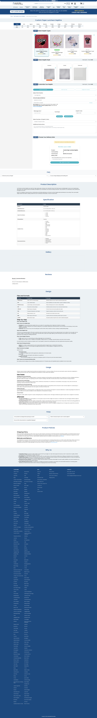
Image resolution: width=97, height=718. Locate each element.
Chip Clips (15, 664)
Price (17, 24)
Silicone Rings (26, 605)
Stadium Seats (27, 615)
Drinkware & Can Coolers (34, 7)
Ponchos (25, 634)
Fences (15, 689)
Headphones (26, 683)
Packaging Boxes (27, 563)
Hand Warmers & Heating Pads (18, 682)
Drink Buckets (26, 652)
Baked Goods (26, 571)
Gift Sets (25, 701)
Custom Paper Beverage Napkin (57, 53)
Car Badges (26, 619)
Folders (25, 587)
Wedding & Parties (58, 7)
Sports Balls (26, 677)
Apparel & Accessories (41, 7)
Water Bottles (16, 517)
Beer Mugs (26, 513)
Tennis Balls (16, 646)
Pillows (15, 675)
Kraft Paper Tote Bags (18, 481)
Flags (25, 483)
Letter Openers (16, 638)
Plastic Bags (16, 565)
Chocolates (26, 569)
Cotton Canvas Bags (17, 479)
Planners (25, 626)
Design (52, 24)
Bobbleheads (16, 595)
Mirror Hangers (27, 601)
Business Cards (16, 544)
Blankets (15, 555)
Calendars (16, 599)
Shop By (21, 7)
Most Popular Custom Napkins (19, 16)
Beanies (25, 491)
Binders (25, 548)
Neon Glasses (26, 656)
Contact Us (39, 485)
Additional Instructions (39, 124)
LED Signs (26, 505)
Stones (25, 675)
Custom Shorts (16, 533)
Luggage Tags (16, 551)
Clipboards (26, 585)
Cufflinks (25, 630)
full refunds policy (54, 442)
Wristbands (16, 585)
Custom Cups (27, 503)
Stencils (15, 687)
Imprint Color (79, 111)
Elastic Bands (26, 693)
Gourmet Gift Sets (17, 571)
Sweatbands (16, 603)
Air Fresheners (27, 540)
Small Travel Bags (27, 613)
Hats (25, 475)
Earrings (15, 621)
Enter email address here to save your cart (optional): (62, 157)
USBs (25, 542)
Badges (15, 561)
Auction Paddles (27, 646)
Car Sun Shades (27, 640)
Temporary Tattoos (17, 536)
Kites (14, 634)
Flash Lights (16, 665)
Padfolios (26, 536)
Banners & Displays (17, 483)
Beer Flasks (16, 669)
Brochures (26, 632)
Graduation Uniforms (28, 650)
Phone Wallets (27, 497)
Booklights (26, 638)
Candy (25, 567)
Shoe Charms (16, 549)
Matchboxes (26, 597)
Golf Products (16, 671)
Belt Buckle (26, 559)
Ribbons (15, 499)
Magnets (26, 549)
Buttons (15, 511)
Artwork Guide (40, 491)
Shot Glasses (16, 489)
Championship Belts (17, 658)
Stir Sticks (26, 581)
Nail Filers (26, 685)
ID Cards (25, 519)
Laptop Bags (26, 609)
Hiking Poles (26, 665)
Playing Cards (16, 624)
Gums (25, 575)
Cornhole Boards (27, 599)
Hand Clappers (16, 697)
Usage (59, 24)
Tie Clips (15, 605)
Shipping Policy (52, 477)
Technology (16, 628)
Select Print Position (38, 93)
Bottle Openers (16, 495)
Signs (54, 7)
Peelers (15, 701)
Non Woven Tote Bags (28, 481)
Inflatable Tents (27, 617)
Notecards (16, 546)
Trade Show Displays (17, 507)
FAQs (66, 24)
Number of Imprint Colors (41, 119)
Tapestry (26, 624)
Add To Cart (65, 162)
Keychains (15, 491)
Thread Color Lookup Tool (42, 483)
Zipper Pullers (26, 695)
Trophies (25, 561)
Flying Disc (26, 495)
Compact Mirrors (27, 654)
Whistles (25, 648)
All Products (15, 7)
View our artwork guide (37, 106)
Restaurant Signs (17, 654)
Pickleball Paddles (27, 553)
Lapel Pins (15, 475)
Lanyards (26, 507)
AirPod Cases (16, 642)
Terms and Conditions (53, 475)
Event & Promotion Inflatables (27, 622)
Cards (25, 589)
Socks (15, 503)
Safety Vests (16, 644)
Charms (15, 636)
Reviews (45, 24)
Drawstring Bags (27, 479)
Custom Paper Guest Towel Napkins (87, 52)
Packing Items (26, 493)
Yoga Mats (16, 648)
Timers (15, 677)
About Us (39, 471)
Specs (31, 24)
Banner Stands (16, 485)
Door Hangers (16, 601)
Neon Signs (26, 485)
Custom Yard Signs (17, 527)
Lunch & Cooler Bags (17, 611)
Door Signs (26, 664)
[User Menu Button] (72, 3)
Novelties (82, 7)
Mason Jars (16, 607)
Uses (38, 489)
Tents (15, 615)
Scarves (25, 555)
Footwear (26, 687)
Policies (73, 24)
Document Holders (27, 699)
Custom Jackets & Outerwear (27, 534)
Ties (25, 557)
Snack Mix (26, 573)
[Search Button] (52, 3)
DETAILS (57, 0)
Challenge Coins (27, 499)
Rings (15, 667)
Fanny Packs (16, 593)
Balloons (15, 519)
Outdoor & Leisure (69, 7)
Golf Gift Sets (16, 693)
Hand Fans (16, 523)
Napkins (25, 489)
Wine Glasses (26, 515)
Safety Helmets (16, 640)
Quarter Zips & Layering (18, 531)
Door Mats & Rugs (17, 587)
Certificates (16, 563)
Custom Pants (27, 531)
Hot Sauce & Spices (17, 573)
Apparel (15, 525)
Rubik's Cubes (26, 669)
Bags (15, 477)
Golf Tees (15, 673)
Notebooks (26, 660)
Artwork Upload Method (39, 98)
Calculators (16, 548)
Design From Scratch (86, 89)
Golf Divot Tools (27, 673)
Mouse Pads (26, 471)
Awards (25, 565)
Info (24, 24)
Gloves (25, 538)
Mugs (25, 511)
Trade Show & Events (27, 7)
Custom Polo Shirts (27, 529)
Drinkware (26, 509)
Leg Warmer (16, 579)
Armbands (26, 644)
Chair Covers (16, 589)
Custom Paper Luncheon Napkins (41, 52)
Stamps (25, 628)
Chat (69, 4)
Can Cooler (16, 521)
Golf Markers (16, 679)
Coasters (15, 473)
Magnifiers (15, 652)
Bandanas (15, 626)
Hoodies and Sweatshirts (29, 527)
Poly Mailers (16, 493)
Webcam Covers (17, 497)
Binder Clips (26, 583)
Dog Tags (15, 630)
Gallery (38, 24)
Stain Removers (17, 691)
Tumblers (15, 513)
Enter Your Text (64, 89)
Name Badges (27, 689)
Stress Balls (26, 523)
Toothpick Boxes (17, 597)
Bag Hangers (16, 619)
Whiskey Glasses (17, 515)
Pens (14, 509)
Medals (15, 540)
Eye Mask (15, 583)
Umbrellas (15, 577)
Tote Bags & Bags (48, 7)
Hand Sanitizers (27, 579)
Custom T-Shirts (27, 525)
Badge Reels (16, 553)
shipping (62, 436)
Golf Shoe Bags (27, 679)
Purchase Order (40, 477)
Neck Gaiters (26, 577)
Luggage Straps (17, 617)
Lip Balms (15, 581)
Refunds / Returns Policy (53, 473)
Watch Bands (16, 662)
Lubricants (26, 691)
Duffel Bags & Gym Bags (28, 593)
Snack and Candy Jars (18, 569)
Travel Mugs (26, 517)
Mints (15, 567)
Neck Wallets (26, 681)
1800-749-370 (67, 3)
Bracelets (15, 699)
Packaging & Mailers (76, 7)
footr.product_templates (42, 479)
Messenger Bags (17, 613)
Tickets (15, 591)
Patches (25, 473)
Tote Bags (26, 477)
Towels (15, 501)
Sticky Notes (16, 542)
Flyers (25, 546)
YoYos (25, 667)
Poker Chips (26, 642)
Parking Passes (27, 603)
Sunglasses (26, 521)
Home (12, 16)
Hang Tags (16, 559)
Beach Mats (26, 658)
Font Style (57, 112)
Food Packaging (17, 505)
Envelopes (26, 544)
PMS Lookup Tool (40, 481)
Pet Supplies (16, 650)
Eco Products (16, 632)
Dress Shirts (16, 529)
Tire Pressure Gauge (28, 697)
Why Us (80, 24)
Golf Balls (26, 671)
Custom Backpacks (28, 591)
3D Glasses (26, 662)
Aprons (25, 487)
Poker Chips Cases (17, 695)
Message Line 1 (37, 111)
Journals (15, 538)
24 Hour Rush (39, 487)
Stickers (15, 487)
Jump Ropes (16, 656)
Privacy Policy (51, 471)
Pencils (15, 557)
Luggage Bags (27, 611)
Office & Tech (64, 7)
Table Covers (16, 471)
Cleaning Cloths (27, 595)
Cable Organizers (17, 685)
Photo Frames (26, 703)
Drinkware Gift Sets (27, 607)
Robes (25, 501)
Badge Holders (27, 551)
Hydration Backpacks (17, 609)
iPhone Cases (16, 660)
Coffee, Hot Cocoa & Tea (18, 575)
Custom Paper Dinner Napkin (72, 52)
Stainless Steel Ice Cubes (18, 703)
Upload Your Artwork (43, 89)
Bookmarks (26, 636)
